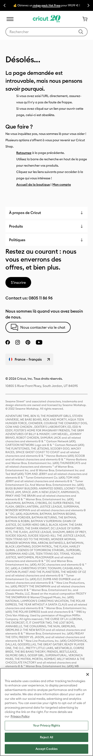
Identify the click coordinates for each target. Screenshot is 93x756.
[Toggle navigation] (9, 19)
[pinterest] (27, 342)
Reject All (46, 737)
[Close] (88, 674)
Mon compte (61, 184)
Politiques (17, 240)
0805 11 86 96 (41, 298)
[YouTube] (39, 342)
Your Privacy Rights (46, 725)
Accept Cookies (46, 749)
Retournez (23, 153)
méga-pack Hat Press (46, 5)
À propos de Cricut (25, 212)
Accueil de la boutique (33, 184)
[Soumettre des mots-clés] (80, 31)
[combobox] (46, 31)
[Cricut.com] (46, 19)
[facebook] (7, 342)
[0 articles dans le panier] (83, 19)
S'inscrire (18, 282)
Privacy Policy (20, 716)
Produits (16, 226)
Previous (4, 5)
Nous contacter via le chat (42, 327)
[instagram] (17, 342)
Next (88, 5)
